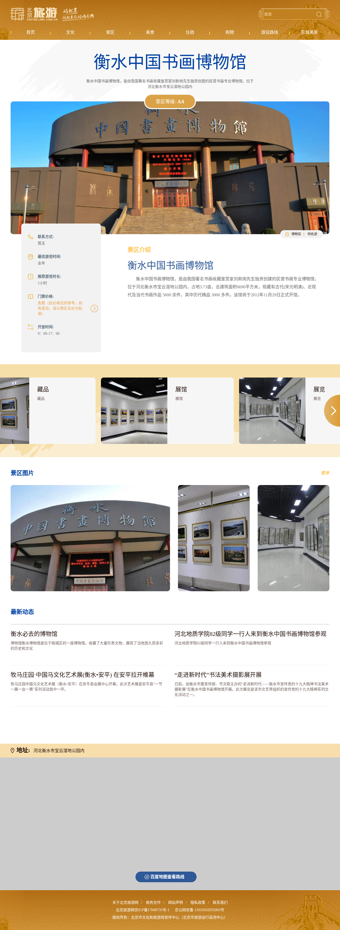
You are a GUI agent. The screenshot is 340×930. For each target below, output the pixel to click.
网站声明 (175, 903)
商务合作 (153, 903)
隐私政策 (197, 903)
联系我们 (220, 903)
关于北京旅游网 (125, 903)
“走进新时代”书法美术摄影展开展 (218, 674)
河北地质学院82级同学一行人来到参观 (250, 634)
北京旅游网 (52, 14)
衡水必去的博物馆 (34, 634)
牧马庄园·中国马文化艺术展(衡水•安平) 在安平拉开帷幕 (82, 674)
